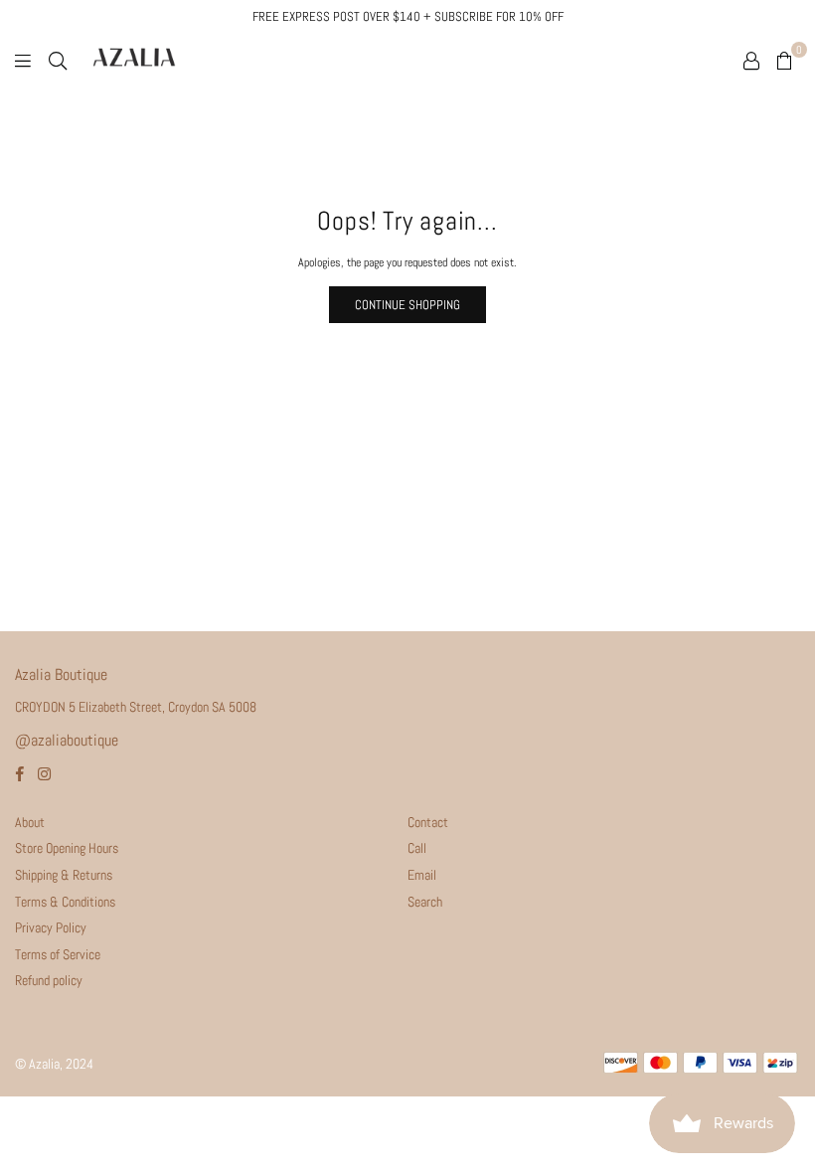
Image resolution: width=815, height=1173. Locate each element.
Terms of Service (57, 954)
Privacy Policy (50, 927)
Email (422, 875)
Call (417, 848)
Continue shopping (407, 304)
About (30, 822)
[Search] (58, 60)
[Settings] (751, 60)
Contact (428, 822)
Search (425, 902)
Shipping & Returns (63, 875)
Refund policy (48, 980)
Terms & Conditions (65, 902)
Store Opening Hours (66, 848)
